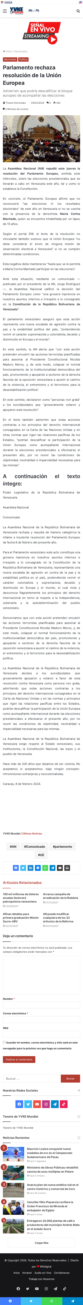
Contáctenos (61, 1272)
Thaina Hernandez (16, 102)
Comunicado (35, 846)
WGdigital (45, 1266)
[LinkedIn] (30, 868)
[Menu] (5, 12)
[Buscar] (78, 12)
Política (23, 59)
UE (42, 855)
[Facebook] (16, 868)
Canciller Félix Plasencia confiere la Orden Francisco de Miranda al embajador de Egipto (50, 1206)
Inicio (8, 51)
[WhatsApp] (45, 868)
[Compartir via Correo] (60, 868)
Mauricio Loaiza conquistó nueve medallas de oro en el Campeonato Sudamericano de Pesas (49, 1153)
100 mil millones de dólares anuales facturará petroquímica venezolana (21, 897)
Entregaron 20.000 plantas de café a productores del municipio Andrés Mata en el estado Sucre (53, 1225)
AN (14, 846)
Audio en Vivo (43, 1272)
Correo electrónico (15, 1013)
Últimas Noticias (32, 833)
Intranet (27, 1272)
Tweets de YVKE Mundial (18, 1127)
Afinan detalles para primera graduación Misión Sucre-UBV (21, 917)
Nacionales (20, 51)
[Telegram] (52, 868)
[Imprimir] (67, 868)
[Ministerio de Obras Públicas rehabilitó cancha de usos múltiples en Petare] (13, 1173)
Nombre (9, 998)
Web (5, 1027)
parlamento (63, 846)
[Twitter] (23, 868)
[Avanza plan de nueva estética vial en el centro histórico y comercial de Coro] (13, 1190)
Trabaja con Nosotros (41, 1279)
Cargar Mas (41, 1242)
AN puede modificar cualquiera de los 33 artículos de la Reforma (58, 917)
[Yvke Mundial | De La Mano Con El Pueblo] (25, 11)
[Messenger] (38, 868)
